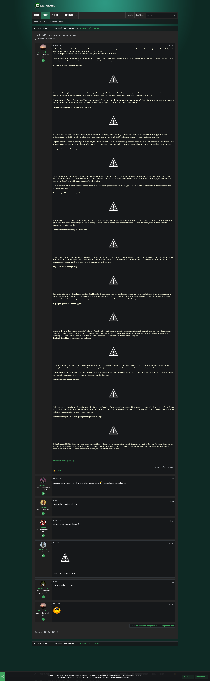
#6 (173, 582)
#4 (173, 521)
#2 (173, 479)
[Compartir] (169, 45)
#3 (173, 501)
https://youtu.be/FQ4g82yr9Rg (63, 461)
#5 (173, 543)
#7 (173, 604)
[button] (61, 15)
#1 (173, 46)
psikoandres (41, 39)
